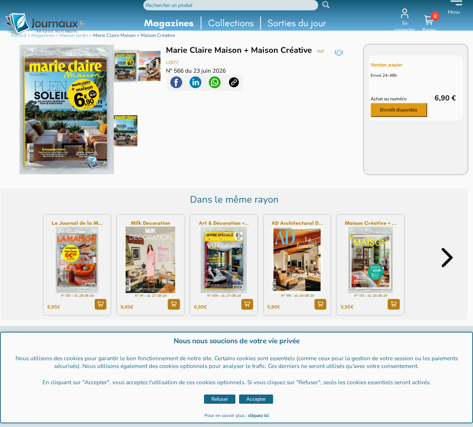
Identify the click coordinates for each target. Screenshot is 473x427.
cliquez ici (258, 415)
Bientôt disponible (399, 110)
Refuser (219, 399)
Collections (230, 23)
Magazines (169, 23)
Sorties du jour (297, 23)
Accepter (256, 399)
